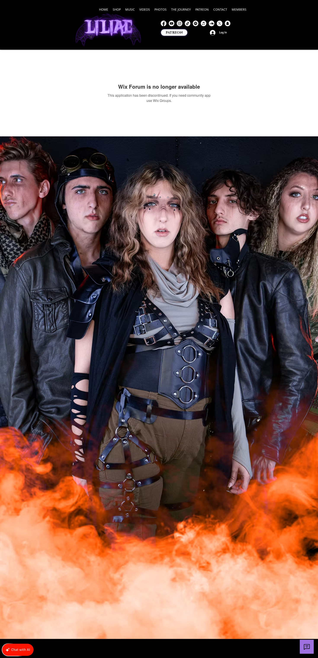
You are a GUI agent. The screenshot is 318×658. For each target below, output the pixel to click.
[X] (219, 23)
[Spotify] (195, 23)
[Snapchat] (227, 23)
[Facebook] (163, 23)
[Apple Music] (203, 23)
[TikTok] (187, 23)
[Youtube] (171, 23)
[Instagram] (179, 23)
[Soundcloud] (211, 23)
